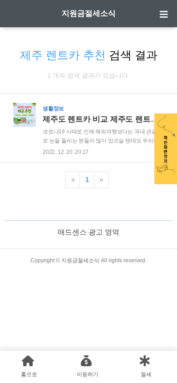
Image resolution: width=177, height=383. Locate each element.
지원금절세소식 (89, 13)
